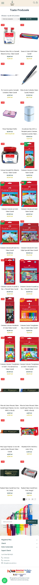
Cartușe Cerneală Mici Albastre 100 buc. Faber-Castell (10, 171)
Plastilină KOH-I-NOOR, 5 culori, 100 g (29, 448)
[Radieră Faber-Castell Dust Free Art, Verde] (9, 473)
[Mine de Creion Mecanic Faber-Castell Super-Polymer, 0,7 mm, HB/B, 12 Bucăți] (29, 390)
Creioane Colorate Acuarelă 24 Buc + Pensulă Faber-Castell (29, 287)
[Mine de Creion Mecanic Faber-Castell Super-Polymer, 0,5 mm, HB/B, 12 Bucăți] (9, 390)
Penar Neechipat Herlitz (10, 129)
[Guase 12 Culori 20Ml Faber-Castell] (29, 36)
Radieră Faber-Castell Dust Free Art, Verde (9, 489)
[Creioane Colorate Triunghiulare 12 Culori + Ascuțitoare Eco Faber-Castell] (9, 349)
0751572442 (6, 558)
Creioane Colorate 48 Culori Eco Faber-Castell (9, 249)
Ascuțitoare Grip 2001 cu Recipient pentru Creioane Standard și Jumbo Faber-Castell (29, 131)
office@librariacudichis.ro (9, 563)
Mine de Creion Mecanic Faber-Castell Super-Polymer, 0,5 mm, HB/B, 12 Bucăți (9, 408)
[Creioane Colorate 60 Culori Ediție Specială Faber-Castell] (29, 233)
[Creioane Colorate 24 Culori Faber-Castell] (9, 194)
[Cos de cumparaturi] (37, 3)
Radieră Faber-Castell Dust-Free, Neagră (29, 489)
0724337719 (6, 561)
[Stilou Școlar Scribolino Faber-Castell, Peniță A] (29, 75)
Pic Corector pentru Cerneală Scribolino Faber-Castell (10, 91)
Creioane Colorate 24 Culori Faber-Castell (10, 210)
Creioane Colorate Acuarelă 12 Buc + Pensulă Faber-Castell (10, 287)
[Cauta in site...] (34, 3)
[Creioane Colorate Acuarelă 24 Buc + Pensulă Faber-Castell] (29, 271)
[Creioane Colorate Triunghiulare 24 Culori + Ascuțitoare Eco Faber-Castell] (29, 349)
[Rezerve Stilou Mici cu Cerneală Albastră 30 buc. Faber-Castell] (9, 36)
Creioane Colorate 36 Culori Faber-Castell (29, 210)
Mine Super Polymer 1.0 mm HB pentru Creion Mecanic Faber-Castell (9, 449)
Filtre (29, 19)
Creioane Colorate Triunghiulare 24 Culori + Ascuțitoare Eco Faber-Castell (29, 366)
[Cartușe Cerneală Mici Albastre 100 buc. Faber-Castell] (9, 155)
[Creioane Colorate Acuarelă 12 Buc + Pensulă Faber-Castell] (9, 271)
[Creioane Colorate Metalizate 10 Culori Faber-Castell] (9, 310)
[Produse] (3, 3)
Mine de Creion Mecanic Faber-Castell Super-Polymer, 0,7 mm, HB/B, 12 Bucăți (29, 408)
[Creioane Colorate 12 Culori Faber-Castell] (29, 155)
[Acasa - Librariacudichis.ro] (12, 3)
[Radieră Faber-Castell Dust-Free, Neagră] (29, 473)
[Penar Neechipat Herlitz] (9, 114)
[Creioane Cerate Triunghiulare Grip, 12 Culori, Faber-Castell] (29, 310)
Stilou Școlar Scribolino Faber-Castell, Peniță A (29, 91)
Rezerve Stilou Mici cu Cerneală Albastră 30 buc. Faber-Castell (9, 52)
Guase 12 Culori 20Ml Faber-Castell (29, 52)
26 (32, 499)
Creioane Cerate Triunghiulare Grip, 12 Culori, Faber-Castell (29, 326)
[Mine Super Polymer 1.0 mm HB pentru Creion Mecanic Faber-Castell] (9, 432)
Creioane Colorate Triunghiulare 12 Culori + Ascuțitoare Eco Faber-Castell (9, 366)
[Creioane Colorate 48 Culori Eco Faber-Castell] (9, 233)
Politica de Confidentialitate (15, 527)
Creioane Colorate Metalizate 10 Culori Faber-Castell (10, 326)
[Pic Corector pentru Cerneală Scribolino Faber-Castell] (9, 75)
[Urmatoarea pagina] (35, 499)
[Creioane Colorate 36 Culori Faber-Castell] (29, 194)
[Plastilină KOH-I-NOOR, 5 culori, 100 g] (29, 432)
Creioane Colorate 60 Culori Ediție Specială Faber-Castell (29, 249)
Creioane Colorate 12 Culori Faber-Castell (29, 171)
